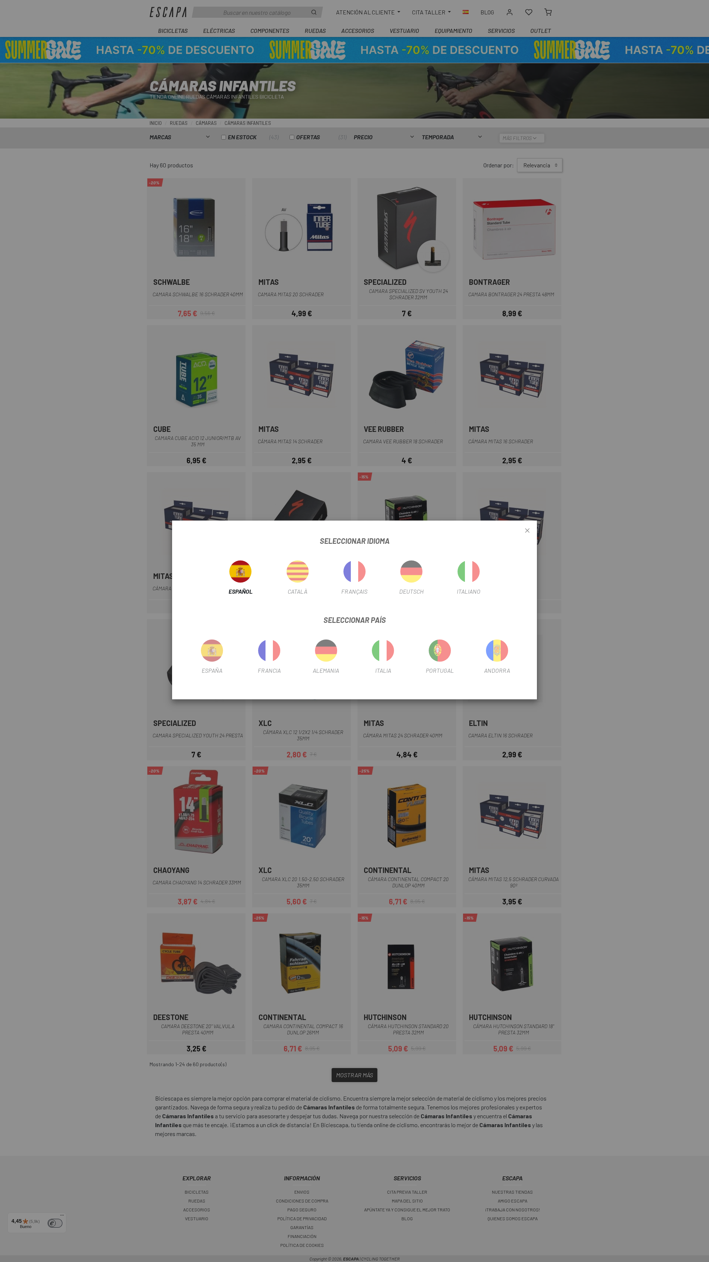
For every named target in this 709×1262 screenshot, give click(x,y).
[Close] (527, 530)
